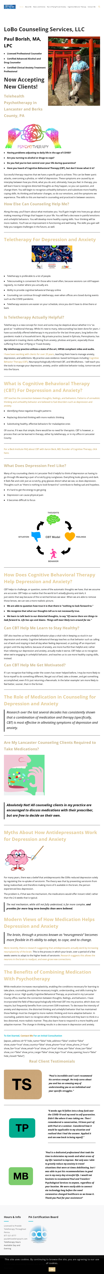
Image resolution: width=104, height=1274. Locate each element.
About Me (28, 7)
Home (21, 7)
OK (52, 1269)
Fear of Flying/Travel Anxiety (56, 7)
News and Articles (39, 7)
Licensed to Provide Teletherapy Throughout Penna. (15, 1229)
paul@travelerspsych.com (15, 1238)
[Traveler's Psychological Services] (10, 7)
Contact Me (91, 7)
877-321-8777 (10, 1235)
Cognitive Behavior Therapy (77, 7)
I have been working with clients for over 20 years (29, 354)
